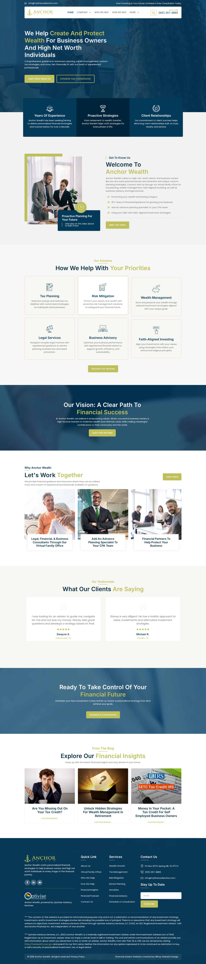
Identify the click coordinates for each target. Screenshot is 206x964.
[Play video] (81, 207)
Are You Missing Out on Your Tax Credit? (50, 810)
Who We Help (101, 12)
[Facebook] (27, 882)
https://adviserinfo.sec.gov (39, 944)
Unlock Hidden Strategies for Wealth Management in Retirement (103, 812)
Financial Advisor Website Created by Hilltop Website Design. (147, 956)
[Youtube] (39, 882)
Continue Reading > (50, 818)
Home (71, 12)
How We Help (119, 12)
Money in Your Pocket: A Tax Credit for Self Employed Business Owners (156, 812)
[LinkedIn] (33, 882)
